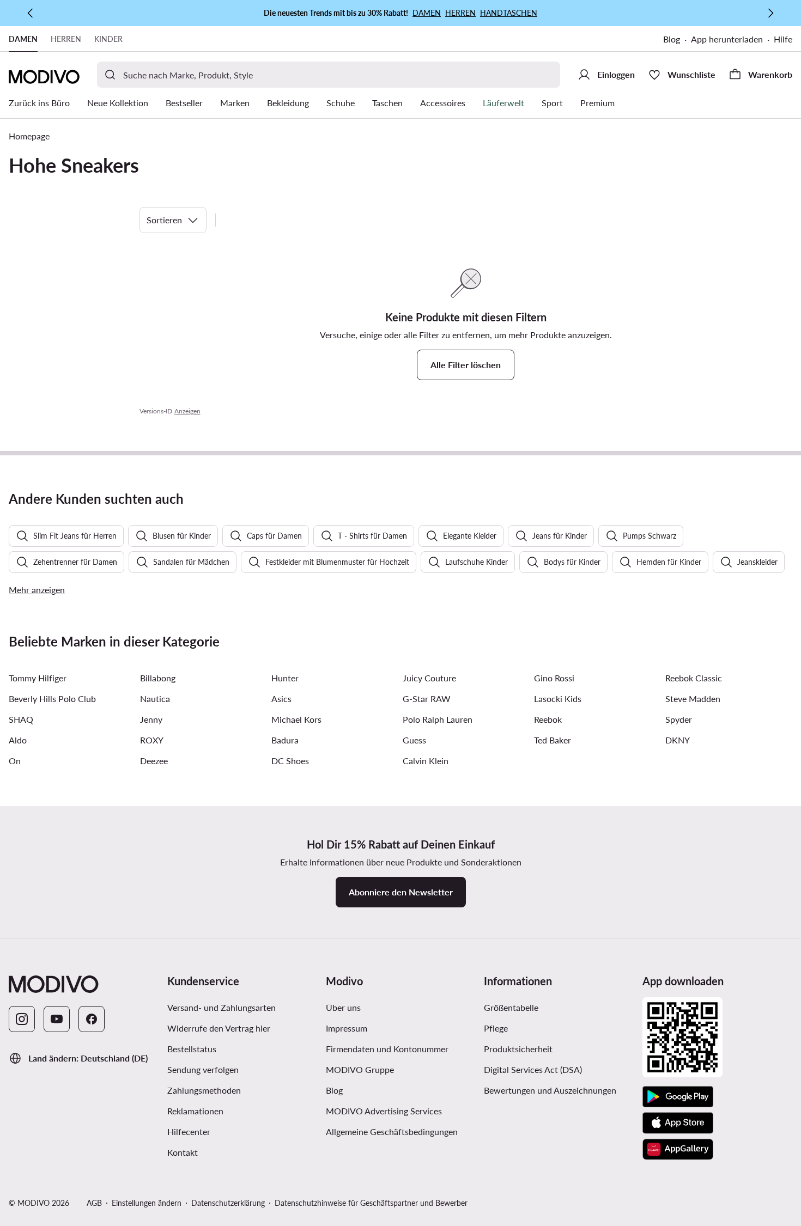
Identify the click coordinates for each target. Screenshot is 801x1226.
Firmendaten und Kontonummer (387, 1049)
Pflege (496, 1028)
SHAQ (21, 719)
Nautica (155, 698)
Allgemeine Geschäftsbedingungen (392, 1131)
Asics (281, 698)
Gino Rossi (554, 678)
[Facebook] (91, 1019)
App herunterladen (727, 39)
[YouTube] (57, 1019)
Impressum (346, 1028)
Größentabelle (511, 1007)
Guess (414, 740)
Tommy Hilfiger (37, 678)
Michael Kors (296, 719)
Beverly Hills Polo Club (52, 698)
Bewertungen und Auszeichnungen (550, 1090)
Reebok (548, 719)
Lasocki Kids (557, 698)
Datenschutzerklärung (228, 1202)
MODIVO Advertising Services (384, 1111)
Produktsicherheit (518, 1049)
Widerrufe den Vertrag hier (218, 1028)
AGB (94, 1202)
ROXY (151, 740)
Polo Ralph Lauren (437, 719)
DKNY (677, 740)
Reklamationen (195, 1111)
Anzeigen (187, 411)
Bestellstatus (191, 1049)
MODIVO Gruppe (360, 1069)
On (15, 760)
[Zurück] (30, 13)
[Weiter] (770, 13)
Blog (671, 39)
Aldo (18, 740)
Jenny (151, 719)
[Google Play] (677, 1097)
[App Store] (677, 1123)
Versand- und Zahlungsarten (221, 1007)
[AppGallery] (677, 1149)
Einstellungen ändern (146, 1202)
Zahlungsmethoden (204, 1090)
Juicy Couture (429, 678)
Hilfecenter (188, 1131)
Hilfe (783, 39)
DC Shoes (290, 760)
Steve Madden (692, 698)
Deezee (154, 760)
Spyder (678, 719)
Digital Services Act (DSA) (533, 1069)
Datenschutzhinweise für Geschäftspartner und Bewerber (371, 1202)
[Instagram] (22, 1019)
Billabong (157, 678)
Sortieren (164, 220)
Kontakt (182, 1152)
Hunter (285, 678)
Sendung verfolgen (203, 1069)
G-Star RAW (427, 698)
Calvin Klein (425, 760)
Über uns (343, 1007)
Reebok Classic (693, 678)
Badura (285, 740)
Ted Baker (552, 740)
